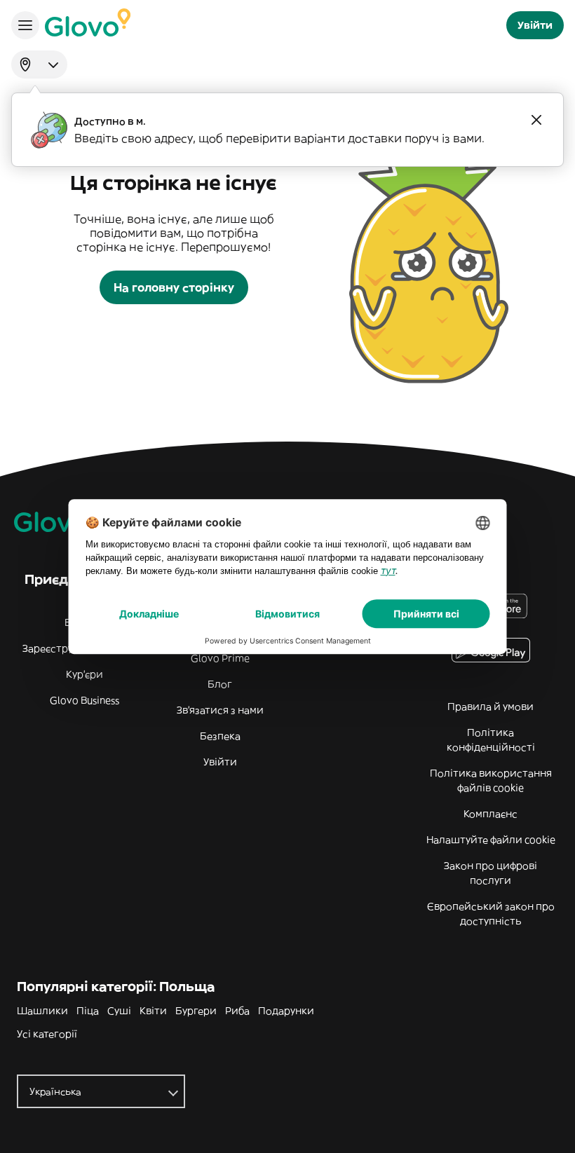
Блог (220, 684)
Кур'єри (84, 674)
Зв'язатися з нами (220, 710)
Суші (119, 1010)
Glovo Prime (220, 658)
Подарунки (286, 1010)
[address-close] (536, 120)
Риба (237, 1010)
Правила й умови (490, 706)
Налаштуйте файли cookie (490, 839)
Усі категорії (47, 1034)
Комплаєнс (491, 813)
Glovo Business (84, 700)
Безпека (220, 736)
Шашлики (42, 1010)
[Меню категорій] (25, 25)
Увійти (220, 762)
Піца (87, 1010)
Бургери (196, 1010)
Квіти (153, 1010)
